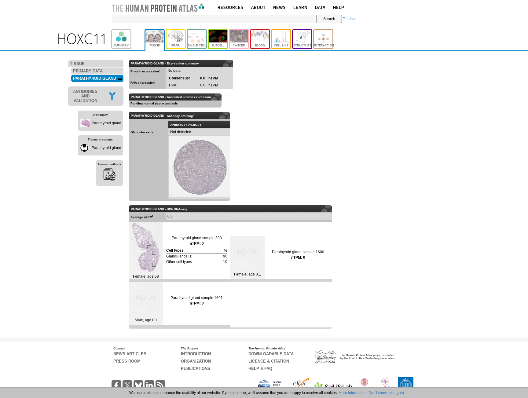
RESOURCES (231, 7)
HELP (338, 7)
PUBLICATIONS (195, 368)
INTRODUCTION (196, 354)
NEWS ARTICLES (129, 354)
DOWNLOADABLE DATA (271, 354)
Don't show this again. (387, 393)
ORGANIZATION (196, 361)
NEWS (279, 7)
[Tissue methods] (109, 175)
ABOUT (258, 7)
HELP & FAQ (260, 368)
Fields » (349, 19)
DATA (320, 7)
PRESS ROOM (127, 361)
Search (329, 19)
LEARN (300, 7)
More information (353, 393)
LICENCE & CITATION (268, 361)
